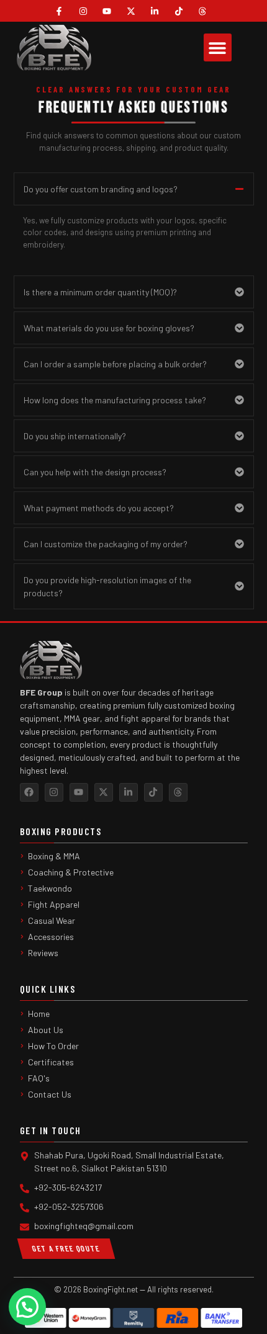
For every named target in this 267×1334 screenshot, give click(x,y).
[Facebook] (29, 792)
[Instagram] (54, 792)
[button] (218, 47)
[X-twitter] (103, 792)
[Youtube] (79, 792)
